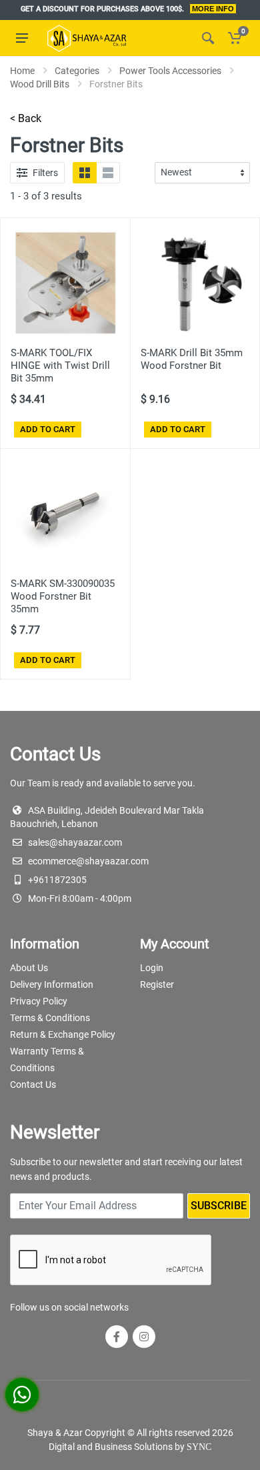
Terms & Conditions (50, 1017)
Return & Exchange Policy (62, 1034)
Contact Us (33, 1084)
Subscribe (219, 1205)
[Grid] (85, 172)
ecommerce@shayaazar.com (88, 861)
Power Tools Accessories (170, 70)
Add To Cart (47, 429)
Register (157, 984)
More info (213, 9)
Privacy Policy (38, 1001)
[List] (108, 172)
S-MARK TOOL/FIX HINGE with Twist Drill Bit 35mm (60, 365)
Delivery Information (51, 984)
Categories (77, 70)
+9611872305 (57, 879)
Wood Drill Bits (39, 84)
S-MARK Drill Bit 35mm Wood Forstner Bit (192, 359)
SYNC (199, 1447)
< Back (25, 118)
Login (151, 967)
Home (22, 70)
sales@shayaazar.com (75, 842)
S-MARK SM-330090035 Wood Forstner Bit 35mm (63, 596)
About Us (29, 967)
